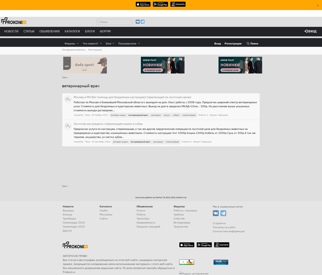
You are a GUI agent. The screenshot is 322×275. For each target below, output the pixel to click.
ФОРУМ (105, 31)
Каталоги (72, 31)
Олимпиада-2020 (74, 226)
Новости (11, 31)
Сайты (104, 218)
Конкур (67, 214)
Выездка (68, 210)
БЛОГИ (90, 31)
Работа (141, 214)
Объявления (49, 31)
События (179, 218)
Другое (67, 230)
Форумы (70, 43)
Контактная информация (229, 231)
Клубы (104, 210)
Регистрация (95, 49)
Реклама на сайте (224, 227)
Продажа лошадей (148, 226)
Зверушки (223, 115)
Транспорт (143, 218)
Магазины (106, 214)
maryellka (78, 115)
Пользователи (127, 43)
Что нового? (90, 43)
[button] (77, 43)
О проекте (219, 223)
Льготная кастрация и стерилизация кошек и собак (108, 124)
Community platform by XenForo (161, 197)
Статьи (28, 31)
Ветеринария (182, 222)
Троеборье (69, 218)
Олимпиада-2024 (74, 222)
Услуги (141, 210)
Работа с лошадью (185, 210)
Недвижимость (146, 222)
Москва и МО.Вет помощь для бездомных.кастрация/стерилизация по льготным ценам (132, 97)
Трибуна (179, 214)
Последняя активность (74, 49)
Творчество (181, 226)
